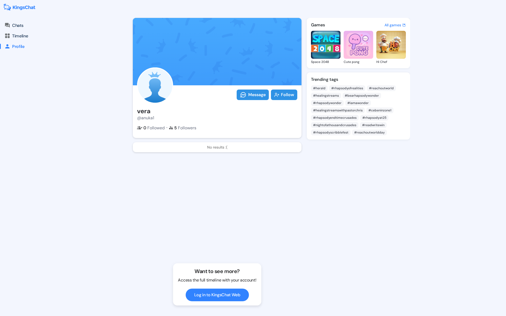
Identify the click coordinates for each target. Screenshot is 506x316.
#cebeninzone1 (379, 110)
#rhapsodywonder (327, 103)
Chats (17, 25)
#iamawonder (358, 103)
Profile (18, 46)
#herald (319, 88)
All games (393, 25)
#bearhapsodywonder (362, 95)
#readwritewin (373, 125)
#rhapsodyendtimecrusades (335, 118)
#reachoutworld (381, 88)
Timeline (20, 36)
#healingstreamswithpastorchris (338, 110)
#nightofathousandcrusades (334, 125)
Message (257, 94)
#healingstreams (326, 95)
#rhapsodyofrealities (347, 88)
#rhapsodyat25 (374, 118)
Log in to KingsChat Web (217, 295)
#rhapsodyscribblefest (330, 132)
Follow (287, 94)
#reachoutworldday (369, 132)
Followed (154, 128)
